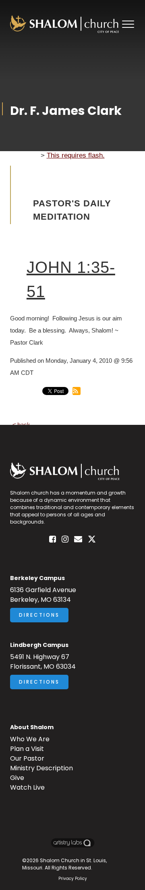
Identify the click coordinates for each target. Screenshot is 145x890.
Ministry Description (41, 768)
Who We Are (30, 739)
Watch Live (27, 787)
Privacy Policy (72, 878)
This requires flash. (76, 155)
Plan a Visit (27, 748)
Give (17, 777)
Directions (39, 614)
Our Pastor (27, 758)
